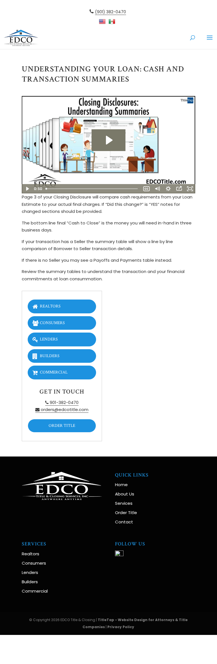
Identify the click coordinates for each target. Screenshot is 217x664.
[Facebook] (119, 554)
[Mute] (157, 188)
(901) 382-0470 (110, 12)
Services (124, 503)
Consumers (52, 323)
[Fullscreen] (190, 188)
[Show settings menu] (168, 188)
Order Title (62, 425)
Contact (124, 522)
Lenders (49, 339)
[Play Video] (27, 188)
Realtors (50, 306)
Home (121, 485)
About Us (124, 494)
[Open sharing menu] (178, 188)
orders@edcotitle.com (64, 409)
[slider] (92, 188)
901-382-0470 (64, 402)
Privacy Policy (120, 626)
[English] (103, 23)
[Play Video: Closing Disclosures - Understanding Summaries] (108, 140)
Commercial (54, 372)
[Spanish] (113, 23)
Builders (49, 356)
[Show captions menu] (146, 188)
